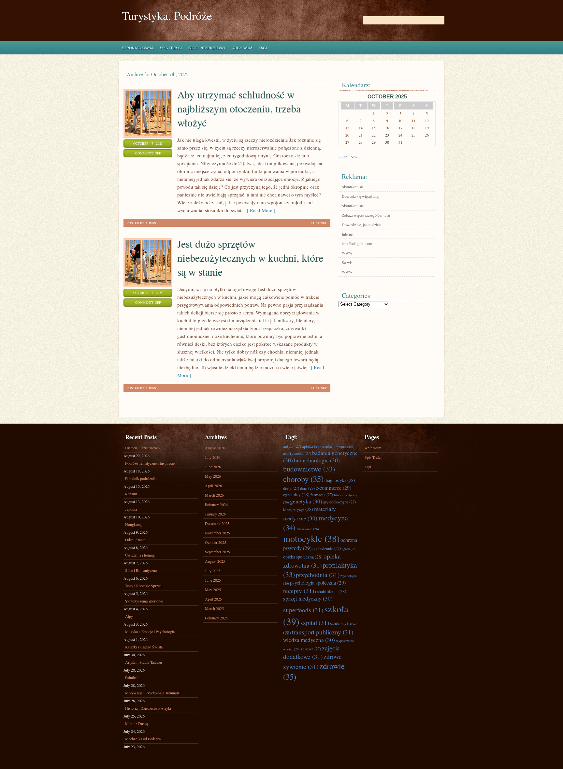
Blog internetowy (207, 48)
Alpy (129, 616)
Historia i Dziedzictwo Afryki (148, 708)
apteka (311, 446)
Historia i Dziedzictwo (142, 447)
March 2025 (214, 608)
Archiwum (242, 48)
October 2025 (215, 542)
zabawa (311, 649)
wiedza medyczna (309, 640)
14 (361, 127)
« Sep (343, 156)
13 (347, 127)
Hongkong (133, 524)
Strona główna (137, 48)
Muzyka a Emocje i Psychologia (150, 631)
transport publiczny (322, 632)
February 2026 (216, 504)
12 (427, 120)
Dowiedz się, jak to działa (361, 224)
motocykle (311, 538)
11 (413, 120)
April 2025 (213, 599)
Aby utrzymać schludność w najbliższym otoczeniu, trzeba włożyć (239, 108)
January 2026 (215, 513)
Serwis (347, 262)
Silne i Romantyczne (141, 570)
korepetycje (298, 509)
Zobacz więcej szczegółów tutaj (366, 215)
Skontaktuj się (353, 186)
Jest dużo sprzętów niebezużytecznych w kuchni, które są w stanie (250, 258)
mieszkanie (307, 529)
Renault (131, 493)
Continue (319, 223)
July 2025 (212, 570)
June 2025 (213, 580)
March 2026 (214, 495)
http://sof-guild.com (357, 243)
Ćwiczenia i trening (140, 555)
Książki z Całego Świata (144, 646)
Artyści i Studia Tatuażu (143, 662)
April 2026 (213, 485)
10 (400, 120)
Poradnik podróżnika (141, 478)
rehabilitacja (330, 591)
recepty (298, 590)
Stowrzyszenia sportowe (144, 600)
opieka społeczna (303, 557)
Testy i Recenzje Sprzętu (144, 585)
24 (400, 135)
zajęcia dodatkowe (311, 652)
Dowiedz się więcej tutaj (360, 196)
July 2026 (212, 457)
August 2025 (215, 561)
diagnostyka (340, 480)
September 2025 (217, 551)
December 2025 (217, 523)
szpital (314, 622)
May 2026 (213, 476)
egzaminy (296, 494)
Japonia (131, 509)
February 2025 (216, 617)
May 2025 (213, 589)
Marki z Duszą (136, 723)
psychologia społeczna (318, 582)
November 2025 (217, 532)
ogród (349, 548)
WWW (347, 252)
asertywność (297, 453)
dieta (291, 488)
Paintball (131, 677)
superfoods (303, 609)
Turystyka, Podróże (167, 15)
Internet (348, 234)
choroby (303, 478)
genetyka (306, 501)
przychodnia (317, 574)
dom (307, 488)
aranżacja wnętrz (337, 446)
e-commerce (333, 487)
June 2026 (213, 466)
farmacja (321, 495)
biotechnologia (317, 460)
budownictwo (309, 468)
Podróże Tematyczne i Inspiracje (150, 463)
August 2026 (215, 447)
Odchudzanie (135, 539)
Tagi (263, 48)
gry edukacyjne (339, 502)
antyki (292, 446)
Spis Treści (171, 48)
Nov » (355, 156)
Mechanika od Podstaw (143, 738)
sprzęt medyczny (308, 598)
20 (347, 135)
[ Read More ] (259, 210)
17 (400, 127)
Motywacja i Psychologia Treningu (152, 692)
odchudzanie (326, 548)
